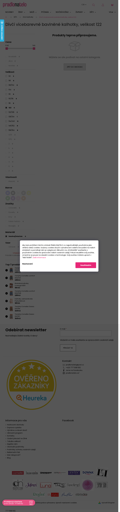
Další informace (39, 257)
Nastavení (27, 263)
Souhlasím (85, 265)
